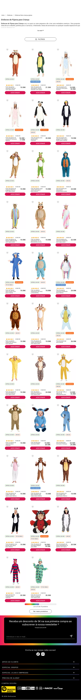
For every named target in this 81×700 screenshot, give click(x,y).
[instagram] (43, 654)
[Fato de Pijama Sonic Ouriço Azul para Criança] (7, 253)
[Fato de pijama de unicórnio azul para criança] (58, 50)
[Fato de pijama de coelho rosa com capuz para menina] (7, 456)
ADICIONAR (15, 93)
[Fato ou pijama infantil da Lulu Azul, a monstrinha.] (32, 253)
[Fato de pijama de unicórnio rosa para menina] (7, 100)
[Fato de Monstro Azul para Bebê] (32, 405)
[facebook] (38, 654)
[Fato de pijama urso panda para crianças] (32, 100)
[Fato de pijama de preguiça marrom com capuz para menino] (7, 151)
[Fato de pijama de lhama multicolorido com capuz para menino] (7, 202)
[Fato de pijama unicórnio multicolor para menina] (58, 253)
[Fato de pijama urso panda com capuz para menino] (7, 507)
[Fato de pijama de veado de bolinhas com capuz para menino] (32, 304)
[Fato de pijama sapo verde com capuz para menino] (32, 151)
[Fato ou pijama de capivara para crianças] (7, 405)
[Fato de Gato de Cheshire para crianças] (7, 558)
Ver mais (40, 30)
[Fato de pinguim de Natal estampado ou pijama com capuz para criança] (58, 507)
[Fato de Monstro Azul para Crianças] (58, 405)
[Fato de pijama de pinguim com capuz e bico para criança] (58, 100)
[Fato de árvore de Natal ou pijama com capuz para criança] (32, 558)
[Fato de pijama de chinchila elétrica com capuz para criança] (7, 354)
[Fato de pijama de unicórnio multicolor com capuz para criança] (58, 202)
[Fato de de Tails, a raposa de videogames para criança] (58, 354)
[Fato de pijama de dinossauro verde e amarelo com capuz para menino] (32, 50)
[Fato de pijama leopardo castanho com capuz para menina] (32, 354)
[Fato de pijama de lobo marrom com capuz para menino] (32, 456)
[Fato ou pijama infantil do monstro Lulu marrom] (7, 304)
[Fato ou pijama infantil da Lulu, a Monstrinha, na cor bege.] (32, 202)
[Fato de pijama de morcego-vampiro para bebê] (32, 507)
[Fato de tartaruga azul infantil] (58, 304)
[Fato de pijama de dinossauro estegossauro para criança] (58, 151)
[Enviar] (71, 636)
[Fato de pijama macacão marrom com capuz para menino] (7, 50)
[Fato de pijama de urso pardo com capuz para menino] (58, 456)
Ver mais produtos (40, 611)
